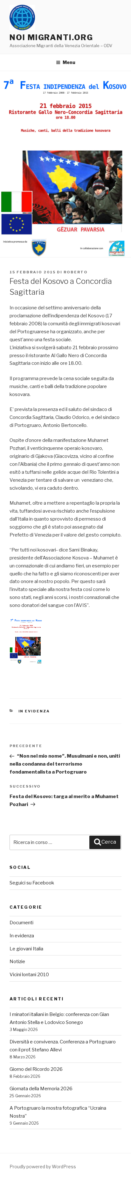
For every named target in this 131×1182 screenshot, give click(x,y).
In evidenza (34, 711)
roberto (76, 272)
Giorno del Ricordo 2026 (36, 1069)
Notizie (17, 961)
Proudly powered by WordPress (43, 1166)
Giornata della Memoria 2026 (41, 1089)
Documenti (21, 923)
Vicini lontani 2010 (29, 974)
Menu (69, 62)
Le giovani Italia (26, 949)
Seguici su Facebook (32, 883)
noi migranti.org (51, 37)
